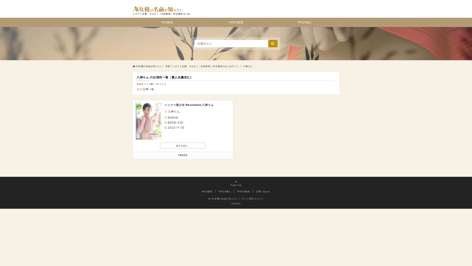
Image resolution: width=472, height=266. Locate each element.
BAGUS (173, 117)
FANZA (182, 155)
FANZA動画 (236, 22)
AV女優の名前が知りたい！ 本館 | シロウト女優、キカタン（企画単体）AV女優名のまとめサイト (187, 66)
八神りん (174, 111)
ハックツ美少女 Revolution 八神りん (189, 105)
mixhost (236, 203)
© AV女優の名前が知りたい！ (224, 198)
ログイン (259, 198)
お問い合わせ (263, 191)
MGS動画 (167, 22)
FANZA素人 (305, 22)
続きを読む (182, 145)
